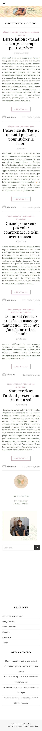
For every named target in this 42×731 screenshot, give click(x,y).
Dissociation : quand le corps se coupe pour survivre (21, 43)
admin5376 (11, 117)
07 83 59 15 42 (23, 496)
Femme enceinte (9, 627)
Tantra (21, 35)
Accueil (8, 727)
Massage (35, 32)
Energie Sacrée (8, 621)
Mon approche (17, 727)
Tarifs (26, 727)
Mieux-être (21, 219)
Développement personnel (16, 32)
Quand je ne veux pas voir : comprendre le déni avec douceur (21, 230)
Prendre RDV (33, 727)
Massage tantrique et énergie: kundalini (21, 661)
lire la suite (21, 109)
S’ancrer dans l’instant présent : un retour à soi (21, 395)
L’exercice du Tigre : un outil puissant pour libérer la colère (21, 137)
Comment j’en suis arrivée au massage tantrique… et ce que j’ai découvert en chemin (21, 325)
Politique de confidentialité (21, 724)
